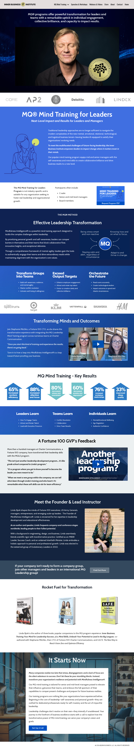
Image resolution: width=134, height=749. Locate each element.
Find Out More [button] (99, 570)
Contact (120, 4)
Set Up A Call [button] (38, 728)
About (113, 4)
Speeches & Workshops (79, 4)
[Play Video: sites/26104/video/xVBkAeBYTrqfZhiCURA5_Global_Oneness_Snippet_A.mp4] (98, 344)
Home (127, 4)
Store (106, 4)
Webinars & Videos (95, 4)
